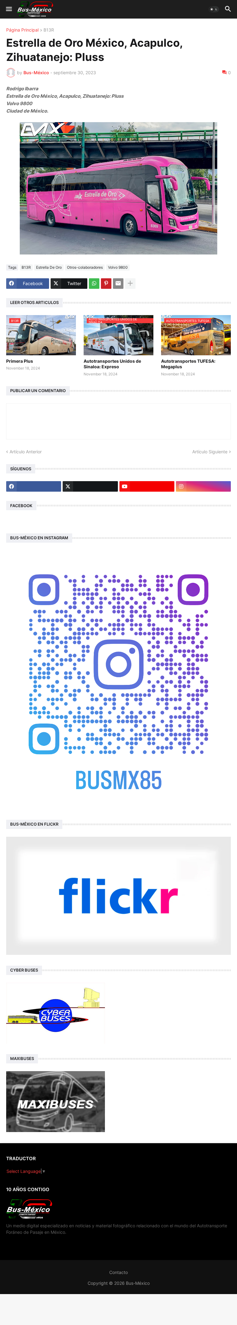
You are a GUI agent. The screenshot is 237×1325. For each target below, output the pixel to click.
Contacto (118, 1272)
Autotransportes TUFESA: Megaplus (188, 363)
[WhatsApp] (94, 283)
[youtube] (146, 486)
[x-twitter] (90, 486)
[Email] (118, 283)
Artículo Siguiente (209, 451)
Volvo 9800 (118, 267)
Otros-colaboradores (85, 267)
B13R (49, 30)
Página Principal (22, 30)
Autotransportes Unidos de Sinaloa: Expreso (112, 363)
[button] (8, 9)
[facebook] (33, 486)
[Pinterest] (106, 283)
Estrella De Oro (49, 267)
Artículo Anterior (26, 451)
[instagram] (203, 486)
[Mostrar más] (130, 283)
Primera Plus (19, 361)
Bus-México (138, 1283)
